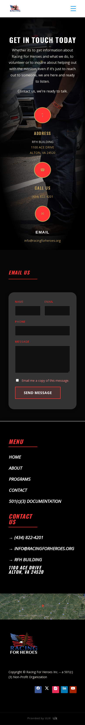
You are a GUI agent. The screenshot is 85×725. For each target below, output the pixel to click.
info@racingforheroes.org (42, 240)
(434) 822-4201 (42, 196)
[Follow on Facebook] (38, 689)
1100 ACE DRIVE (42, 147)
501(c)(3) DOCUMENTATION (35, 501)
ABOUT (15, 468)
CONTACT (18, 490)
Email (42, 232)
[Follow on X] (46, 689)
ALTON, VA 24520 (42, 153)
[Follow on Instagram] (55, 689)
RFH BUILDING (28, 559)
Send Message (38, 392)
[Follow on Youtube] (73, 689)
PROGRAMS (20, 479)
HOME (15, 457)
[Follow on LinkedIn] (64, 689)
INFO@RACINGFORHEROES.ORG (44, 548)
